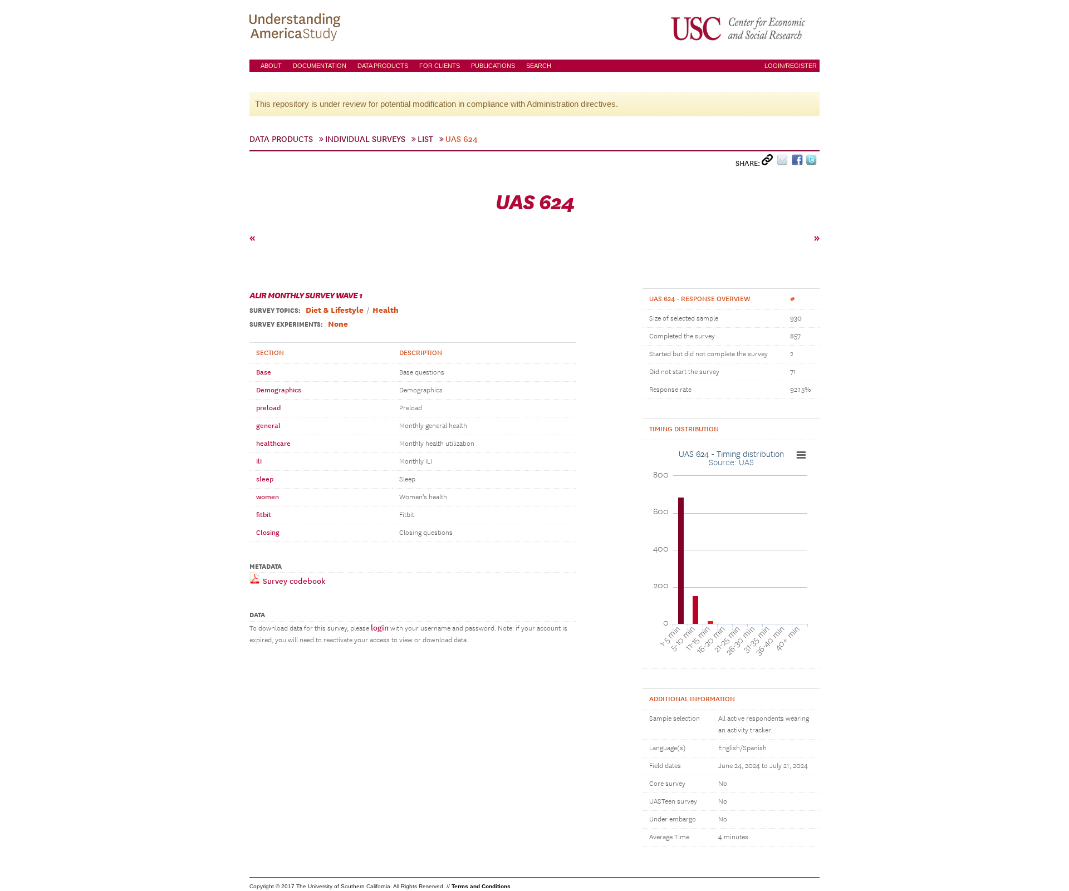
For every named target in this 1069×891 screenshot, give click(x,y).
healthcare (273, 443)
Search (538, 65)
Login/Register (790, 65)
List (425, 139)
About (271, 65)
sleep (264, 479)
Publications (493, 65)
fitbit (263, 514)
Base (263, 372)
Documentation (319, 65)
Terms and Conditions (481, 886)
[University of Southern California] (738, 28)
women (267, 497)
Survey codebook (293, 581)
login (380, 628)
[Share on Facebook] (799, 162)
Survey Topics (273, 310)
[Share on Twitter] (813, 162)
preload (268, 407)
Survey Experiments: (286, 324)
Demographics (278, 390)
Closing (267, 532)
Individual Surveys (365, 139)
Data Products (382, 65)
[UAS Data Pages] (296, 28)
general (268, 425)
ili (259, 461)
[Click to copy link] (769, 162)
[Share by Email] (784, 162)
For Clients (439, 65)
